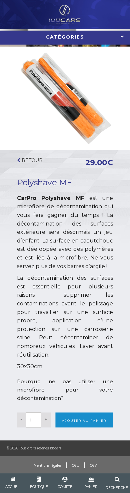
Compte (65, 487)
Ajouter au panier (84, 420)
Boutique (39, 487)
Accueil (12, 487)
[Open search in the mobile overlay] (117, 483)
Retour (31, 160)
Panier (91, 487)
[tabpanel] (65, 98)
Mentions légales (47, 465)
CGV (93, 465)
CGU (75, 465)
